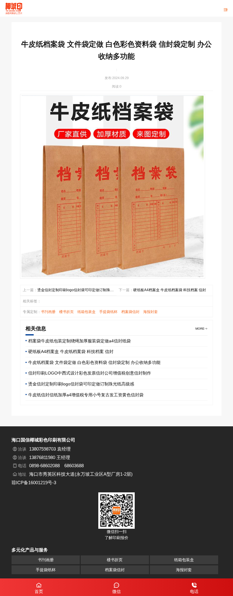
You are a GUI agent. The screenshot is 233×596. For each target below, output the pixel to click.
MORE (199, 328)
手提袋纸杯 (108, 312)
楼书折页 (66, 312)
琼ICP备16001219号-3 (34, 482)
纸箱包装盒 (86, 312)
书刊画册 (48, 312)
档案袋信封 (130, 312)
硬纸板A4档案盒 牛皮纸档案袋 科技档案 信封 (169, 290)
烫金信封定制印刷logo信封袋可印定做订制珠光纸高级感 (75, 291)
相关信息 (35, 328)
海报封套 (150, 312)
